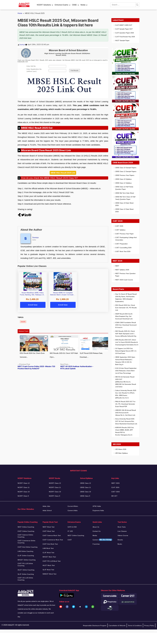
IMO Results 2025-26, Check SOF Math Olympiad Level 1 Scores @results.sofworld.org (125, 333)
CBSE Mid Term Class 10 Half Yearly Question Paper (125, 198)
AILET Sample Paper (122, 40)
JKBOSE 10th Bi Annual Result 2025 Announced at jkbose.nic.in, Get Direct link (125, 412)
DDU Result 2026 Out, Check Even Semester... (32, 355)
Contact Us (97, 531)
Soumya (22, 44)
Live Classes (122, 531)
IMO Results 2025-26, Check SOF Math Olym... (64, 355)
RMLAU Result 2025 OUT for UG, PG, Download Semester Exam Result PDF (125, 404)
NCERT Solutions (44, 5)
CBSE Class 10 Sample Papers (125, 167)
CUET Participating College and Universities (126, 239)
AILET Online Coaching (26, 570)
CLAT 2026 (115, 487)
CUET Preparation (121, 244)
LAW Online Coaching (25, 551)
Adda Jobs (46, 506)
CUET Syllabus (120, 230)
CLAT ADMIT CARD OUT (123, 25)
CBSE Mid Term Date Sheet (124, 193)
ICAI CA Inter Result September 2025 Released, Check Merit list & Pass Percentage (126, 370)
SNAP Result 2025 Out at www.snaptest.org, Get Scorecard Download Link (124, 316)
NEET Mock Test (48, 527)
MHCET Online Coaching (27, 560)
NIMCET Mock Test (49, 574)
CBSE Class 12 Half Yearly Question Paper (124, 188)
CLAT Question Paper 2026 (124, 33)
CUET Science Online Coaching (25, 536)
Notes (83, 5)
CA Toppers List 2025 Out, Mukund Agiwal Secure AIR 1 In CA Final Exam (125, 351)
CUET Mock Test (49, 531)
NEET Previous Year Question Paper (125, 275)
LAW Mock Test (48, 548)
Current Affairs (73, 506)
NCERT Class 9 (23, 496)
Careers (102, 540)
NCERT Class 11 (24, 487)
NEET (117, 266)
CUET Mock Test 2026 (122, 251)
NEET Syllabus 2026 (122, 270)
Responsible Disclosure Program (94, 625)
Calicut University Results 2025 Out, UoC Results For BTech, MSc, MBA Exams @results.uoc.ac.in (125, 394)
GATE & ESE (72, 527)
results (23, 321)
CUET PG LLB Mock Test (52, 561)
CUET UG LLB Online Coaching (25, 579)
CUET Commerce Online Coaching (26, 542)
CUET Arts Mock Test (50, 544)
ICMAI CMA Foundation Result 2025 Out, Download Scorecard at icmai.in (125, 325)
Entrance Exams (61, 5)
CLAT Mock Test (48, 552)
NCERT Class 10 (24, 492)
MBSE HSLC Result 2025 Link (63, 173)
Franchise (96, 544)
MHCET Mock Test (49, 557)
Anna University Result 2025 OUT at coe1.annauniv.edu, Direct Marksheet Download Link (126, 421)
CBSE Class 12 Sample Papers (125, 171)
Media (95, 535)
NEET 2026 (115, 483)
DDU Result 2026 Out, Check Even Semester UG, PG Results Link (126, 307)
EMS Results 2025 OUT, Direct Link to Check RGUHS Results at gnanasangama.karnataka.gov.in (126, 342)
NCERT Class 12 (24, 483)
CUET (70, 540)
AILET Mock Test (49, 565)
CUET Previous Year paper (124, 234)
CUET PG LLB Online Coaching (25, 564)
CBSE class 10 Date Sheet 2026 (124, 204)
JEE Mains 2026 (120, 449)
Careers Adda (72, 510)
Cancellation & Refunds (117, 625)
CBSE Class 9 (85, 496)
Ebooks (120, 540)
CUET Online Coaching (26, 531)
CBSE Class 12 (85, 483)
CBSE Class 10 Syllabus (123, 179)
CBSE (74, 5)
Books (120, 544)
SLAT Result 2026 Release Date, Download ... (91, 355)
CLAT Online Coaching (26, 555)
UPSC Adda (97, 506)
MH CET (114, 496)
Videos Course (123, 535)
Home (20, 13)
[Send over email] (29, 215)
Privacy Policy (149, 625)
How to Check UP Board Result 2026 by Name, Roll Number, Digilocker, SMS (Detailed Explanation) (126, 297)
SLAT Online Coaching (26, 574)
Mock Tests (122, 527)
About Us (96, 527)
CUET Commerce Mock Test (53, 540)
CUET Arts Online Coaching (27, 547)
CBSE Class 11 (85, 487)
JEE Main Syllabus (121, 453)
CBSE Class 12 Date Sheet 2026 (124, 210)
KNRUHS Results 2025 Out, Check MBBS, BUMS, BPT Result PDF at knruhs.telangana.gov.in (124, 431)
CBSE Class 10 (85, 492)
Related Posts (23, 331)
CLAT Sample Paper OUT (124, 29)
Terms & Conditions (135, 625)
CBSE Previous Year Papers (124, 175)
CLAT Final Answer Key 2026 (125, 36)
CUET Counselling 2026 (123, 247)
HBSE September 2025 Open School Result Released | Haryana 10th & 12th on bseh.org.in (125, 360)
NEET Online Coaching (26, 527)
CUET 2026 (119, 226)
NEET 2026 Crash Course (124, 280)
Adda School (47, 510)
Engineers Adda (98, 510)
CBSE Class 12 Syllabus (123, 183)
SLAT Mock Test (48, 570)
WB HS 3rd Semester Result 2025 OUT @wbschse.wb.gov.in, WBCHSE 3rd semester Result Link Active (125, 382)
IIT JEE (70, 531)
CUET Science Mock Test (52, 535)
